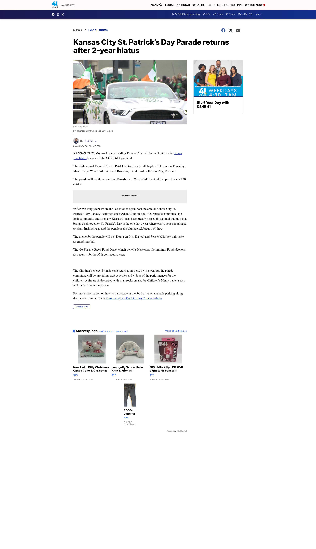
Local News (98, 30)
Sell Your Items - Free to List (113, 331)
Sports (214, 5)
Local (169, 5)
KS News (230, 14)
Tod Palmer (90, 141)
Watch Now (254, 5)
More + (259, 14)
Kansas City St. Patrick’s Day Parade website (134, 298)
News (77, 30)
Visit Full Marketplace (176, 331)
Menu (155, 4)
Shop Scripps (233, 5)
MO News (218, 14)
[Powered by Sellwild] (182, 431)
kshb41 (54, 14)
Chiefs (206, 14)
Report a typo (81, 306)
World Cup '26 (245, 14)
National (184, 5)
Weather (200, 5)
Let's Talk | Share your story (186, 14)
